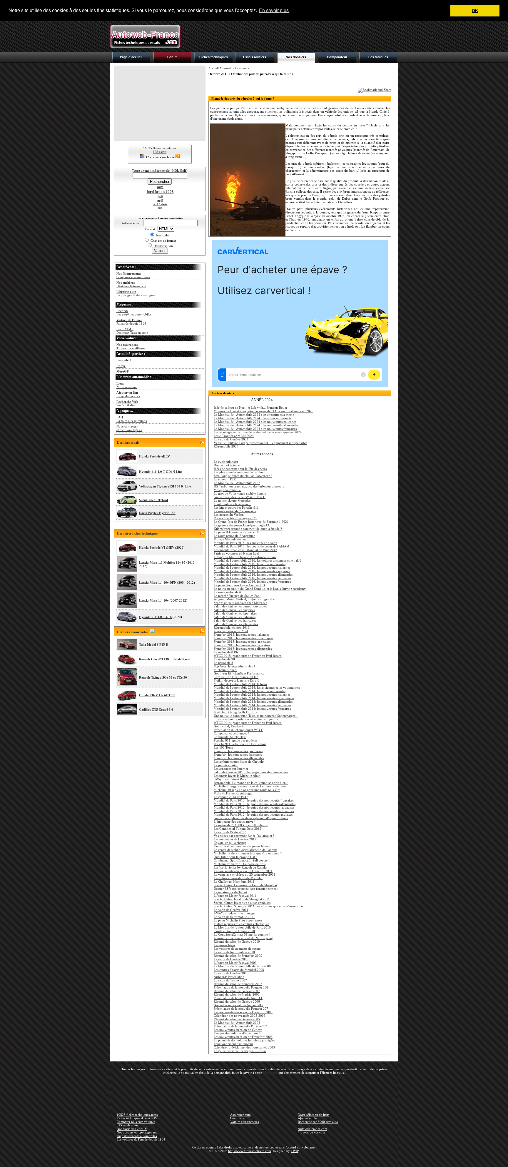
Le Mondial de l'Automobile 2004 (237, 1022)
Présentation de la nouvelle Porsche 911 (241, 1026)
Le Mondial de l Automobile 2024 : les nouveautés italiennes (255, 421)
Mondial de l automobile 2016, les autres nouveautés (249, 564)
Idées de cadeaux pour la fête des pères (240, 468)
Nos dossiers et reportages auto (137, 1132)
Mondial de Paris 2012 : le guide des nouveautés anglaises (253, 814)
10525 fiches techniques (159, 148)
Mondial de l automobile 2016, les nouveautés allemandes (253, 574)
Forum (172, 57)
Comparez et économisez (133, 275)
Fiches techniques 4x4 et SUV (137, 1118)
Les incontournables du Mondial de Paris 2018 (245, 550)
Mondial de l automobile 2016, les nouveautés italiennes (252, 567)
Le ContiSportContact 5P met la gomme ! (242, 934)
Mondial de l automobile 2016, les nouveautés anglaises (252, 571)
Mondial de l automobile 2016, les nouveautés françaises (252, 581)
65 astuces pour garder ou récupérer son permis (246, 719)
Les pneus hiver (224, 945)
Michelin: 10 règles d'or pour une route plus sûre (247, 790)
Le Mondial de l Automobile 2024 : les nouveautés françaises (255, 428)
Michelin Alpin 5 (225, 670)
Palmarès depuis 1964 (131, 321)
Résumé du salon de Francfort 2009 (238, 955)
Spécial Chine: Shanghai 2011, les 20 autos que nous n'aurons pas (258, 906)
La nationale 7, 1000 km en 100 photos (241, 825)
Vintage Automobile (227, 490)
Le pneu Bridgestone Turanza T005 (238, 532)
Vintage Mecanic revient (230, 539)
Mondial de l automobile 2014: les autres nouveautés (249, 691)
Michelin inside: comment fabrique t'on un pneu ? (248, 853)
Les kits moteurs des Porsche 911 (236, 507)
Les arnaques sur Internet (231, 768)
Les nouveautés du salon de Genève (238, 1029)
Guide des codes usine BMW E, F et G (239, 497)
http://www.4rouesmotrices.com (249, 1151)
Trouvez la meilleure (130, 346)
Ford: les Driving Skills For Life (235, 712)
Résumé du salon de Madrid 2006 (237, 994)
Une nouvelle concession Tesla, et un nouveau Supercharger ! (256, 715)
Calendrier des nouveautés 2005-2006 (239, 1015)
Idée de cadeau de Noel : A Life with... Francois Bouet (250, 407)
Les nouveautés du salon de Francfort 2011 (243, 871)
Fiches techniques (213, 57)
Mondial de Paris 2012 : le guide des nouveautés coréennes (254, 811)
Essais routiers (254, 57)
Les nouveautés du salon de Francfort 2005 (243, 1012)
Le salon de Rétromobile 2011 (234, 917)
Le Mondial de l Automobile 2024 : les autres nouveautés (252, 418)
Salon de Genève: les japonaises (235, 613)
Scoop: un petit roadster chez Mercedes (240, 603)
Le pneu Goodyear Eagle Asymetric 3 (239, 585)
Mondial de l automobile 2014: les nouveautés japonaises (252, 705)
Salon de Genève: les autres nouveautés (240, 606)
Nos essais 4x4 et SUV (132, 1129)
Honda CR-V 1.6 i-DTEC (157, 695)
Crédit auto (237, 1118)
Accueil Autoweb (220, 68)
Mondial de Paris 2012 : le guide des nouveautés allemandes (254, 804)
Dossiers (240, 68)
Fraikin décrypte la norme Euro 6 (236, 680)
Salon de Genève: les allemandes (236, 624)
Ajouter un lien (308, 1118)
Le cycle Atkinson (226, 461)
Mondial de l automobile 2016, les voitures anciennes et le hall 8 (257, 560)
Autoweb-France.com (312, 1129)
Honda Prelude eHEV (154, 456)
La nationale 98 (224, 659)
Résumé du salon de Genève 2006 (237, 1001)
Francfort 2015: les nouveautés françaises (242, 645)
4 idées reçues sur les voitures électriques (241, 924)
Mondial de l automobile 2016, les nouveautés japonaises (252, 578)
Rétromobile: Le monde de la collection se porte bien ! (251, 782)
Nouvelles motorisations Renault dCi (238, 1005)
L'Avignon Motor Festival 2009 (235, 962)
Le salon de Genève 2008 (231, 973)
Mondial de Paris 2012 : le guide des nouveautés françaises (254, 800)
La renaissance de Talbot (230, 892)
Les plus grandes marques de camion (239, 472)
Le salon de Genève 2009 (231, 959)
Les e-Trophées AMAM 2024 (234, 436)
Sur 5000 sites (127, 403)
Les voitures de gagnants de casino (237, 948)
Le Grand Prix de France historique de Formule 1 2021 (251, 521)
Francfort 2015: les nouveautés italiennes (241, 634)
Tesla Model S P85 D (153, 644)
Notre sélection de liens (313, 1114)
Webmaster (270, 1072)
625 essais (159, 151)
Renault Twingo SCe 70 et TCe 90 (163, 677)
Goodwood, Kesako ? (228, 726)
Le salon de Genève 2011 (231, 909)
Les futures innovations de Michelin (238, 878)
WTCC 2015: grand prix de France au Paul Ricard (248, 655)
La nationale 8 (223, 663)
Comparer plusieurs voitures (136, 1121)
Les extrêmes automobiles (133, 312)
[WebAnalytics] (254, 1159)
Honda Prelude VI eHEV (156, 547)
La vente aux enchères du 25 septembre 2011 (244, 874)
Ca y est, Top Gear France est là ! (236, 677)
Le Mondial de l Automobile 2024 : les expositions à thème (254, 414)
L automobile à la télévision (232, 504)
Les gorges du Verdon (229, 514)
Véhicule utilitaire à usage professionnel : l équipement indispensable (260, 443)
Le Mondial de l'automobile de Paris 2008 (242, 966)
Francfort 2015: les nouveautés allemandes (243, 648)
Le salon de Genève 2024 (231, 439)
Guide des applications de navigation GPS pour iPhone (251, 818)
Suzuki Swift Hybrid (153, 500)
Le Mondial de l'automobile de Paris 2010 (242, 927)
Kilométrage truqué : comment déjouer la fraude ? (248, 528)
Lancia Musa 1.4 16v (154, 600)
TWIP (294, 1151)
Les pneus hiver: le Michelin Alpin (237, 775)
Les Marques (378, 57)
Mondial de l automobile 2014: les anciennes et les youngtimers (257, 687)
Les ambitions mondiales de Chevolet (239, 761)
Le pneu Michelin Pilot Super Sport (238, 920)
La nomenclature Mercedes (232, 500)
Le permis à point (226, 765)
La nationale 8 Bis (226, 652)
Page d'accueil (131, 57)
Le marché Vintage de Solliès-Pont (237, 595)
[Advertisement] (291, 36)
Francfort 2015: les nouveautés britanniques (243, 638)
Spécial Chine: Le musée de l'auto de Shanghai (245, 885)
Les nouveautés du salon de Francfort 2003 (243, 1037)
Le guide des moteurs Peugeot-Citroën (240, 1051)
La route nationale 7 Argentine (234, 535)
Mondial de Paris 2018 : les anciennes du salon (245, 543)
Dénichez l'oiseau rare (131, 284)
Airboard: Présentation (229, 977)
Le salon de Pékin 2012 (230, 832)
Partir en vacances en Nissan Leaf (236, 553)
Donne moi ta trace (227, 465)
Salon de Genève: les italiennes (234, 617)
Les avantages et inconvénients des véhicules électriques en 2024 (258, 432)
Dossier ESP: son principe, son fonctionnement (246, 888)
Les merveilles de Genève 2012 (235, 839)
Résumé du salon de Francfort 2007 (238, 984)
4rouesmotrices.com (311, 1132)
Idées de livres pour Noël (231, 631)
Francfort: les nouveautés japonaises (238, 751)
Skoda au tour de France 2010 (234, 931)
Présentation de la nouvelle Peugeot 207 (241, 1008)
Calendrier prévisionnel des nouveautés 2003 (244, 1047)
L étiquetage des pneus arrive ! (234, 821)
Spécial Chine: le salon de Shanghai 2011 (242, 899)
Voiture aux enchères (244, 1121)
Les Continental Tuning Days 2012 (237, 828)
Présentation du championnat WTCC (238, 730)
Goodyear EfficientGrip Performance (239, 673)
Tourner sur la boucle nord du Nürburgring (243, 938)
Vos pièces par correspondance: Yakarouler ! (244, 835)
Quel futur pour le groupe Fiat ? (235, 857)
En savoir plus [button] (274, 10)
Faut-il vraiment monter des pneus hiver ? (242, 846)
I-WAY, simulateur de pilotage (234, 913)
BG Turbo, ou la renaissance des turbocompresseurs (249, 486)
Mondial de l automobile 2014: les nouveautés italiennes (252, 694)
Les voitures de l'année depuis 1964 (141, 1139)
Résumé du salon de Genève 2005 (237, 1019)
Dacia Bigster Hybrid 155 (157, 513)
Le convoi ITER (225, 479)
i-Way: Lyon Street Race (230, 779)
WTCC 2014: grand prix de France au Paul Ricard (248, 722)
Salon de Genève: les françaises (235, 620)
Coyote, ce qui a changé (230, 842)
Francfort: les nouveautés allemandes (239, 758)
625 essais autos (127, 1125)
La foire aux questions (131, 419)
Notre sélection (126, 385)
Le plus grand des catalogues (136, 293)
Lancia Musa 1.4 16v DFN (157, 582)
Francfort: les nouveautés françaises (238, 754)
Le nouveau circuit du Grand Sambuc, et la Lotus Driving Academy (260, 588)
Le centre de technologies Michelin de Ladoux (245, 850)
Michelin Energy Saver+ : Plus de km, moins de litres (250, 786)
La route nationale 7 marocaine (235, 511)
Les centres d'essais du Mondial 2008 (239, 969)
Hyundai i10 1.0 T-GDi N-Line (160, 471)
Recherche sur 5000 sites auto (318, 1121)
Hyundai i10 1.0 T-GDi (155, 617)
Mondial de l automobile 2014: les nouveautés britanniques (254, 698)
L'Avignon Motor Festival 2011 (235, 895)
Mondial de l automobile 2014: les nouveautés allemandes (253, 701)
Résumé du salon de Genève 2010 (237, 941)
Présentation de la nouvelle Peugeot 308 (241, 987)
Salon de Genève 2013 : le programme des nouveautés (251, 772)
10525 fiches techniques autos (137, 1114)
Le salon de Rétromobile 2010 (234, 952)
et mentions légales (129, 428)
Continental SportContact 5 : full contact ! (242, 860)
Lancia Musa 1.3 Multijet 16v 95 (162, 562)
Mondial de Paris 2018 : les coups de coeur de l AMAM (251, 546)
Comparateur (337, 57)
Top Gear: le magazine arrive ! (234, 666)
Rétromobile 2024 (226, 446)
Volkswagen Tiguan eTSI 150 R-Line (165, 486)
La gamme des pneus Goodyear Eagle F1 (242, 525)
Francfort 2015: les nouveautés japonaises (242, 641)
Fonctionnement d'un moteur (233, 1044)
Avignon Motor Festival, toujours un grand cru (246, 599)
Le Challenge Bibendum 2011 (234, 881)
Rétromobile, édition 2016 (232, 627)
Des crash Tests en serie (132, 330)
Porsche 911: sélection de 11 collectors (240, 744)
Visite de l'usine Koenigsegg (233, 793)
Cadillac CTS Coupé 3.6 (156, 709)
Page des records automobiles (137, 1136)
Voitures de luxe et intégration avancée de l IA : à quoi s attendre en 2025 (263, 411)
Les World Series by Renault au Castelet (240, 867)
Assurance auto (240, 1114)
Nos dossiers (296, 57)
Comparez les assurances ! (231, 733)
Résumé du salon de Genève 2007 (237, 991)
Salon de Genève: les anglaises (234, 610)
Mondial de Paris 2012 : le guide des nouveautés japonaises (254, 807)
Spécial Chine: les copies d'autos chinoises (242, 902)
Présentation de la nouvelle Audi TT (238, 998)
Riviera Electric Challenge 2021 (235, 518)
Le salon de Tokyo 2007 (230, 980)
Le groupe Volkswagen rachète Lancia (240, 493)
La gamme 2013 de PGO (231, 797)
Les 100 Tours (223, 747)
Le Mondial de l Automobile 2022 (237, 483)
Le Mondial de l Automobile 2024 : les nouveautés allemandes (256, 425)
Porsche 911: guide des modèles (235, 740)
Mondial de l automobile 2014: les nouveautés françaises (252, 708)
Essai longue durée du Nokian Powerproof (243, 476)
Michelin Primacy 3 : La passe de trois (239, 864)
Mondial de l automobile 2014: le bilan (240, 684)
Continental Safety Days (230, 737)
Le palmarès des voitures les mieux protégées (244, 1040)
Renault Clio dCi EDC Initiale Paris (164, 659)
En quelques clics (128, 394)
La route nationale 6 (227, 592)
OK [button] (475, 10)
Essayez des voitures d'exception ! (237, 1033)
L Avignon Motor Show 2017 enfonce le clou (245, 557)
